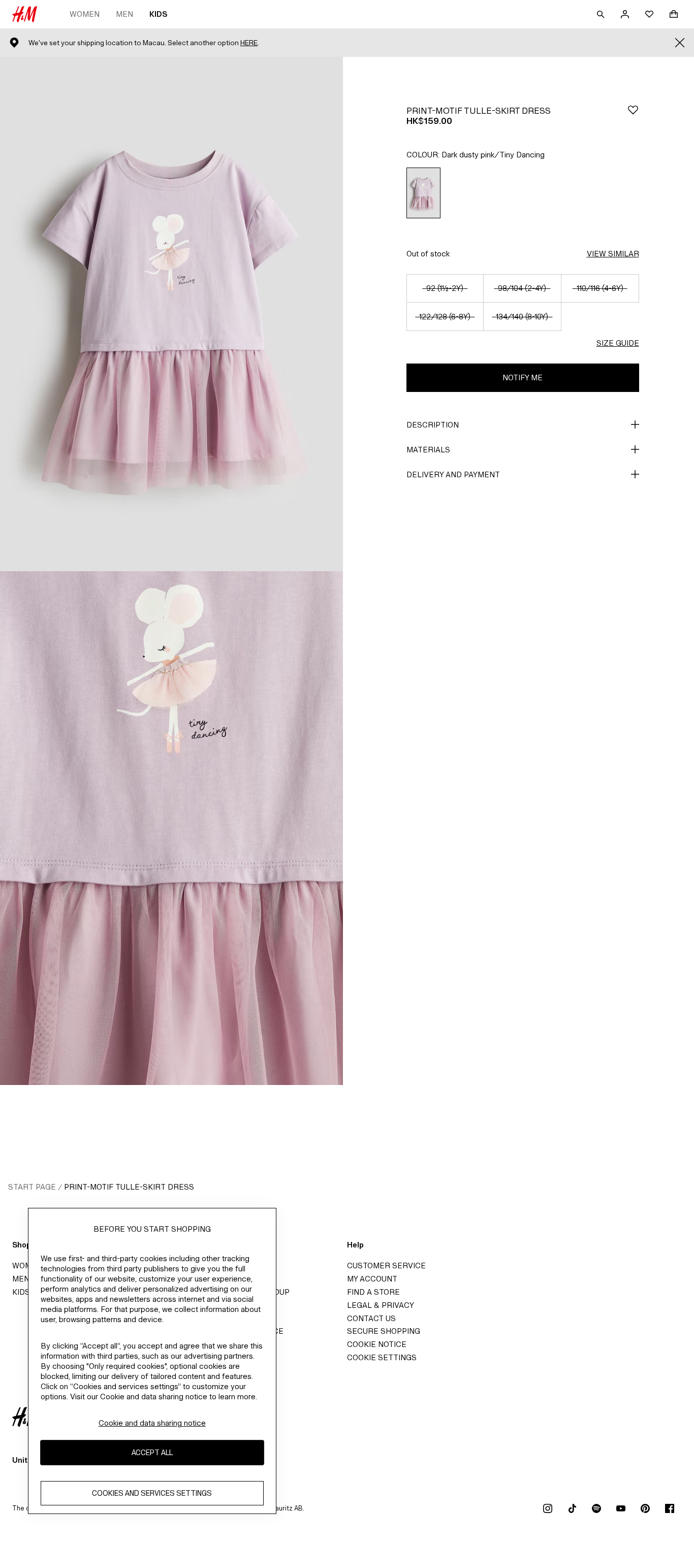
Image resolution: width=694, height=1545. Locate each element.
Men (124, 14)
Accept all (152, 1453)
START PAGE (32, 1186)
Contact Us (371, 1318)
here (249, 43)
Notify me (522, 377)
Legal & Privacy (380, 1305)
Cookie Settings (382, 1357)
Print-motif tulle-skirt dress (129, 1186)
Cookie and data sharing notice (152, 1423)
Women (85, 14)
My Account (372, 1278)
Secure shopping (383, 1331)
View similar (613, 253)
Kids (158, 14)
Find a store (373, 1292)
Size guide (617, 343)
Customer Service (386, 1265)
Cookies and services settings (152, 1493)
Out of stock (428, 253)
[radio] (423, 193)
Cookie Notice (376, 1344)
